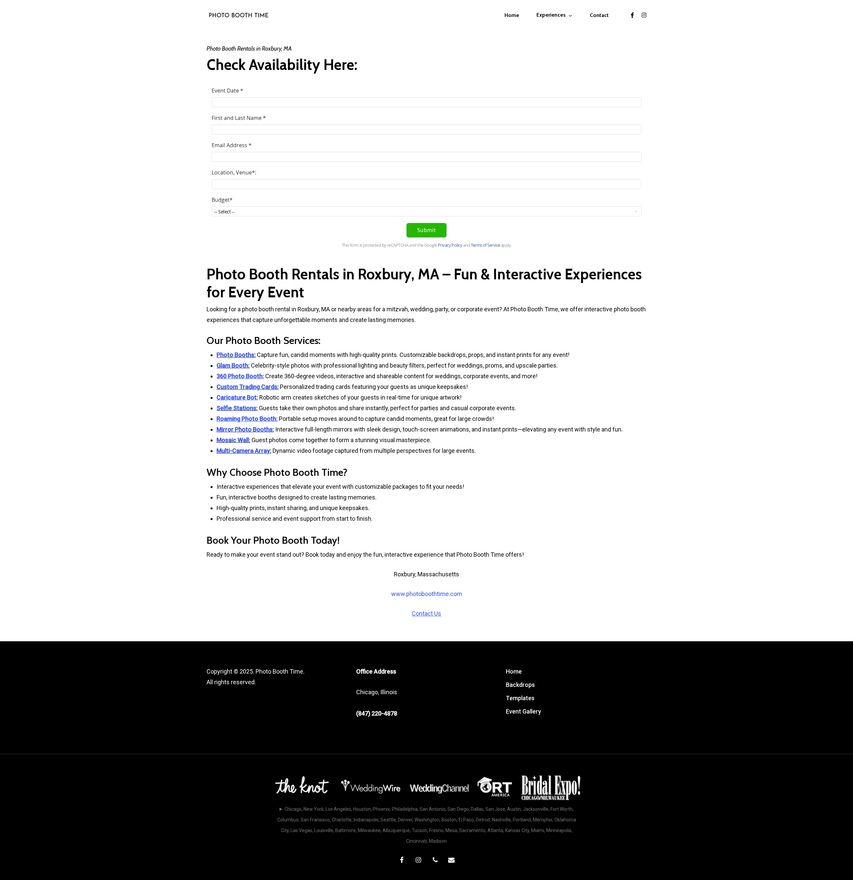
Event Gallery (523, 711)
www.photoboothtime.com (426, 593)
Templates (520, 698)
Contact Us (426, 613)
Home (514, 671)
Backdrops (520, 684)
